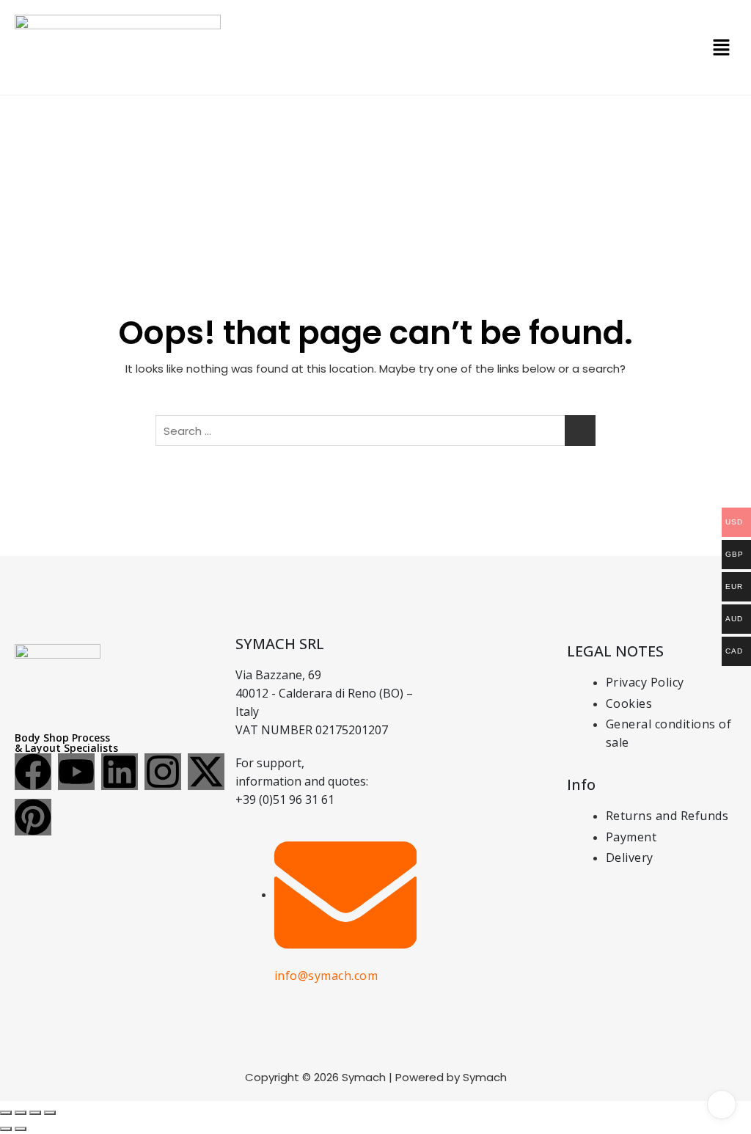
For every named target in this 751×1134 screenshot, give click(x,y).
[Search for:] (375, 430)
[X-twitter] (206, 771)
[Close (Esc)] (50, 1113)
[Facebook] (33, 771)
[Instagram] (162, 771)
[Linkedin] (119, 771)
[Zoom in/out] (6, 1113)
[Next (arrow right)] (20, 1129)
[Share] (35, 1113)
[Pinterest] (33, 817)
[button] (721, 47)
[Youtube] (76, 771)
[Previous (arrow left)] (6, 1129)
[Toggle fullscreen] (20, 1113)
